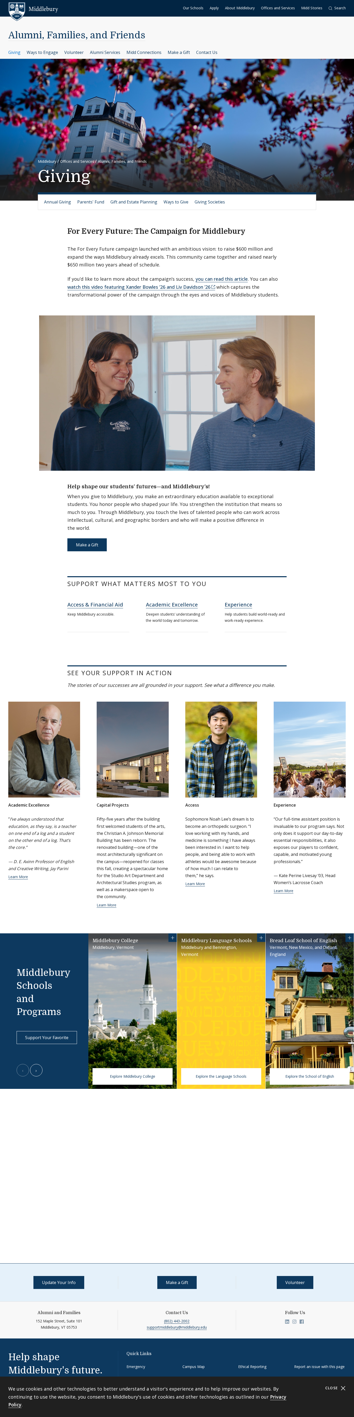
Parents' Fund (90, 202)
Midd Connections (143, 52)
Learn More (18, 876)
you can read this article (222, 279)
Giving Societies (210, 202)
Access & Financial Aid (95, 604)
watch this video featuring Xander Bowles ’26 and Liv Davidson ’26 (138, 287)
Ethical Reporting (252, 1366)
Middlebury (47, 161)
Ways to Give (176, 202)
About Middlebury (240, 7)
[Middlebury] (33, 9)
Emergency (135, 1366)
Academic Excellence (172, 604)
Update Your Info (59, 1282)
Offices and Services (278, 7)
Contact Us (206, 52)
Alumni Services (105, 52)
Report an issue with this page (319, 1366)
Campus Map (193, 1366)
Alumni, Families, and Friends (76, 35)
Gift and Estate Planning (133, 202)
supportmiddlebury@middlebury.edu (177, 1327)
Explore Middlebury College (132, 1076)
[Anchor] (250, 230)
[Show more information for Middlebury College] (172, 937)
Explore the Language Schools (221, 1076)
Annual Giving (57, 202)
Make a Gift (179, 52)
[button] (337, 8)
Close (332, 1387)
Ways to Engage (42, 52)
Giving (14, 52)
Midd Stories (311, 7)
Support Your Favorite (46, 1037)
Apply (214, 7)
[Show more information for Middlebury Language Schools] (261, 937)
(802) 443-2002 (176, 1321)
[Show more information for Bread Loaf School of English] (349, 937)
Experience (238, 604)
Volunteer (74, 52)
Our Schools (193, 7)
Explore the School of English (309, 1076)
